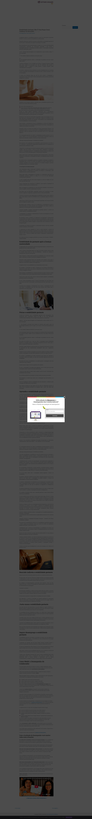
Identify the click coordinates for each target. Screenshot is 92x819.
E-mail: (47, 409)
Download (54, 415)
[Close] (64, 397)
